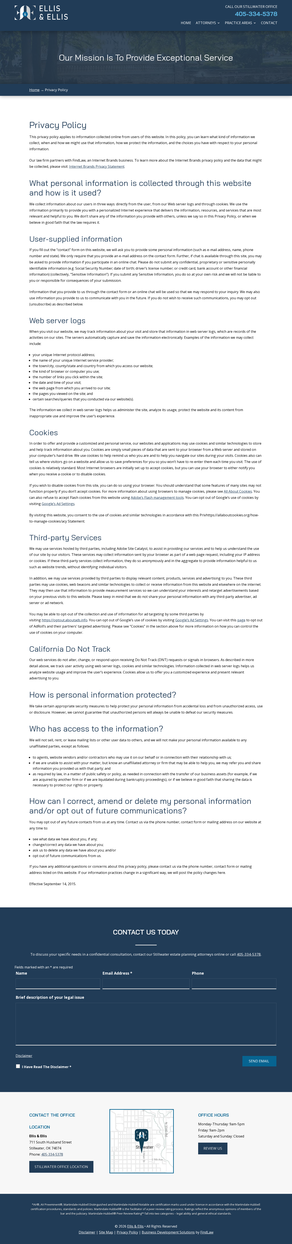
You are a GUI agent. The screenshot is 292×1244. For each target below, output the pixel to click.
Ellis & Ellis (135, 1226)
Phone (198, 973)
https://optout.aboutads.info (64, 620)
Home (186, 23)
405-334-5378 (256, 14)
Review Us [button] (213, 1148)
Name (21, 973)
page (241, 620)
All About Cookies (238, 491)
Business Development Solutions (168, 1232)
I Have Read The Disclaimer (46, 1066)
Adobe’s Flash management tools (157, 497)
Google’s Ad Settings (58, 503)
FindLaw (206, 1232)
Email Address (117, 973)
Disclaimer (24, 1055)
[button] (287, 1213)
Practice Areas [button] (238, 23)
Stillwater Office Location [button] (61, 1166)
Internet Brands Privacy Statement (96, 166)
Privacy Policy (127, 1232)
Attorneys (206, 23)
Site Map (106, 1232)
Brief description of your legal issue (50, 997)
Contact (269, 23)
